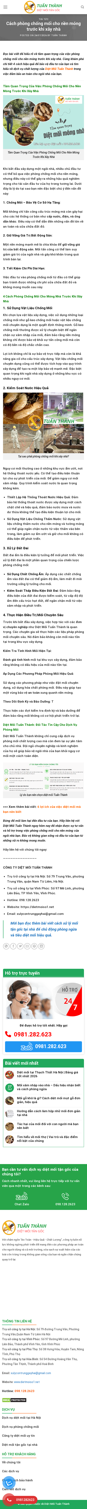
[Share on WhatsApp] (6, 946)
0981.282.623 (31, 1034)
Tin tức (44, 19)
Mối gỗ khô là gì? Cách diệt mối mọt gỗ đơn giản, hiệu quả (48, 1100)
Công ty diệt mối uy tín (18, 1436)
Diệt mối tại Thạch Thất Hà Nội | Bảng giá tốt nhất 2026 (47, 1074)
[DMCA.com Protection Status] (14, 1400)
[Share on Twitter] (20, 946)
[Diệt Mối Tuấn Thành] (43, 7)
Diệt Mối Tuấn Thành (58, 69)
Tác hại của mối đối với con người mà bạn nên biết (48, 1126)
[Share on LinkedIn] (41, 946)
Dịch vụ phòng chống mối (20, 1427)
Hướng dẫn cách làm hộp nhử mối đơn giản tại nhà (48, 1113)
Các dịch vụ (10, 1471)
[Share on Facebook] (13, 946)
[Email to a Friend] (27, 946)
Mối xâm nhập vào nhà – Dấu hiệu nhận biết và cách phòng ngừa (49, 1087)
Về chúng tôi (11, 1462)
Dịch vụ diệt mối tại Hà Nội (21, 1418)
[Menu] (5, 7)
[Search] (82, 7)
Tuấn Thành (59, 35)
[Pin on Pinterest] (34, 946)
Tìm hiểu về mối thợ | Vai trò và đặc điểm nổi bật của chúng (47, 1138)
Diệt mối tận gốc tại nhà (19, 1445)
